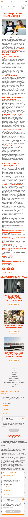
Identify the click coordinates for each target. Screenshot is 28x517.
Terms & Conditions (14, 378)
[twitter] (15, 436)
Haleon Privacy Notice (8, 507)
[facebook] (9, 436)
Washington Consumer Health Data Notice (14, 382)
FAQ (14, 370)
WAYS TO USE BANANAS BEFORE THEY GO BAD (14, 327)
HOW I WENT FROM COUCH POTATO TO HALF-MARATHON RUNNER (14, 354)
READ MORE (14, 304)
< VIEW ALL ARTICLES (7, 272)
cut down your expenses (14, 50)
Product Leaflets (14, 384)
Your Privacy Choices (14, 380)
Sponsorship (14, 372)
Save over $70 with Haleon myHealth (9, 474)
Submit (26, 2)
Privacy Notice (14, 376)
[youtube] (12, 436)
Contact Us (14, 368)
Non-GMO (14, 374)
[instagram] (18, 436)
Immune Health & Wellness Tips (11, 6)
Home (2, 6)
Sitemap (14, 386)
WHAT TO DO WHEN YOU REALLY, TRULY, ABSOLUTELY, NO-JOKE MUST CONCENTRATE (14, 297)
